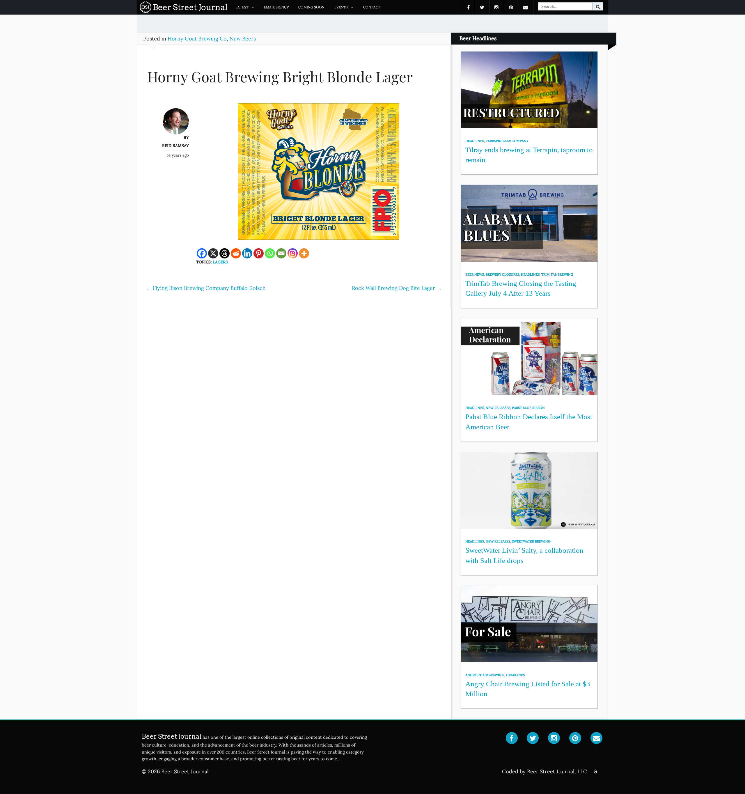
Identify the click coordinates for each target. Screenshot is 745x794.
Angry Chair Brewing (484, 675)
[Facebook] (202, 253)
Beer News (474, 274)
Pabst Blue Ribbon (528, 408)
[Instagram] (293, 253)
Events (341, 7)
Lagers (220, 262)
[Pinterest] (258, 253)
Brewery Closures (502, 274)
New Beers (243, 38)
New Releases (498, 408)
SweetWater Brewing (531, 541)
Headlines (474, 141)
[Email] (281, 253)
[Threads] (224, 253)
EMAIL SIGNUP (276, 7)
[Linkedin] (247, 253)
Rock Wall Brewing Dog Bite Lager (397, 288)
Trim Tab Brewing (557, 274)
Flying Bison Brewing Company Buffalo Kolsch (206, 288)
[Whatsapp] (270, 253)
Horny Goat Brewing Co (197, 38)
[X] (213, 253)
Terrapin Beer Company (507, 141)
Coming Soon (311, 7)
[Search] (598, 6)
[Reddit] (236, 253)
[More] (304, 253)
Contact (371, 7)
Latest (242, 7)
